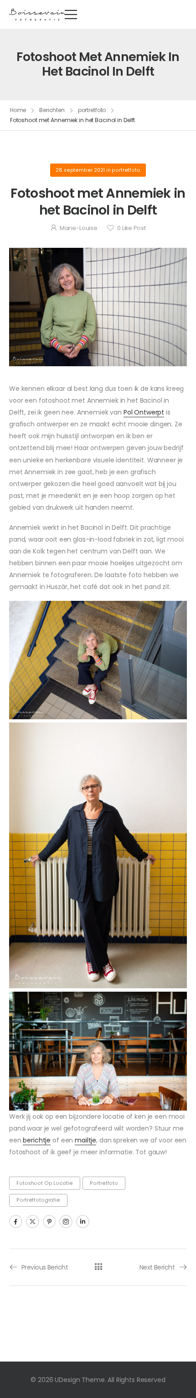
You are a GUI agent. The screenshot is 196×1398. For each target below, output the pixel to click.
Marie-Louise (79, 228)
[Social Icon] (15, 1221)
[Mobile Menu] (71, 14)
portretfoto (92, 110)
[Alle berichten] (98, 1266)
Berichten (52, 110)
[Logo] (37, 14)
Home (18, 110)
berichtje (37, 1140)
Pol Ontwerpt (144, 412)
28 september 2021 (80, 170)
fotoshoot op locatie (44, 1183)
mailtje (85, 1140)
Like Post (131, 228)
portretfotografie (38, 1200)
